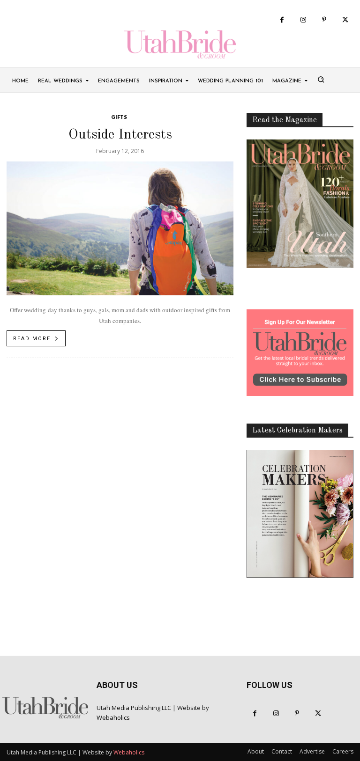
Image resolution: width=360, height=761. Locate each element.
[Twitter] (345, 20)
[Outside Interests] (120, 228)
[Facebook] (282, 20)
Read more (32, 339)
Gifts (119, 117)
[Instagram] (303, 20)
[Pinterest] (324, 20)
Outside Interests (120, 135)
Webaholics (113, 717)
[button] (320, 79)
